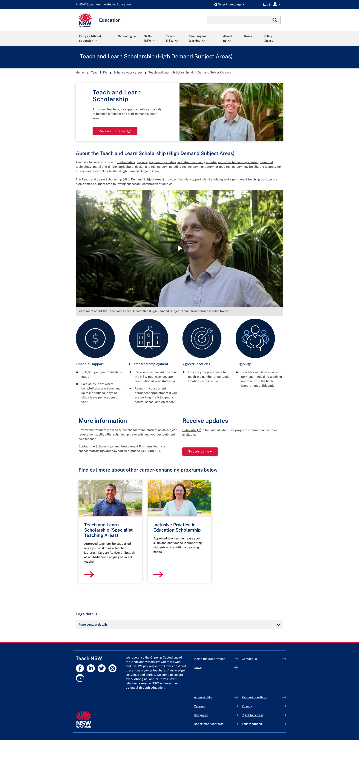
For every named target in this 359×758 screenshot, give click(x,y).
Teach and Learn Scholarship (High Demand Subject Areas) (156, 56)
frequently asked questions (113, 430)
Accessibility (203, 697)
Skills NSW (148, 38)
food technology (230, 166)
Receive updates (118, 131)
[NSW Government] (84, 719)
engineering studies (162, 162)
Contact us (249, 659)
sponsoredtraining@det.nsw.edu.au (103, 451)
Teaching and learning (198, 38)
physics (141, 162)
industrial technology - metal (197, 162)
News (248, 36)
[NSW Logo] (85, 20)
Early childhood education (90, 38)
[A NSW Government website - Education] (104, 4)
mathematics (126, 162)
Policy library (268, 38)
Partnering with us (254, 697)
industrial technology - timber (238, 162)
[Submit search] (275, 20)
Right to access (252, 715)
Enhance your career (127, 72)
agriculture (126, 166)
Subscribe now (203, 451)
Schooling (125, 36)
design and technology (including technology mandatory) (175, 166)
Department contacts (208, 724)
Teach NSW (170, 38)
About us (227, 38)
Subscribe (191, 430)
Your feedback (252, 724)
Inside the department (209, 659)
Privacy (247, 706)
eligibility (105, 434)
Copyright (201, 715)
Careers (199, 706)
